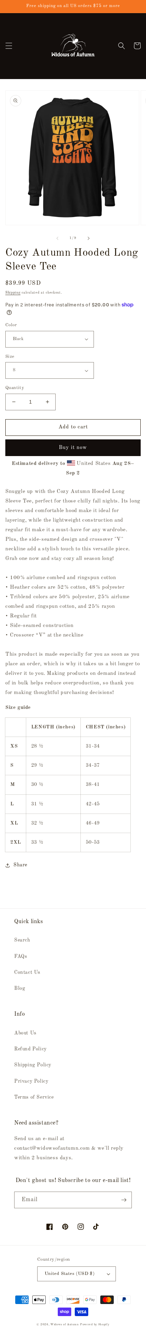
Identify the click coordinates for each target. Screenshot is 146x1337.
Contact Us (27, 972)
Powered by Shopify (95, 1324)
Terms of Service (34, 1097)
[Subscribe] (123, 1200)
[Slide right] (88, 238)
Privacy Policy (31, 1081)
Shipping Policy (32, 1065)
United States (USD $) (70, 1273)
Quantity (14, 387)
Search (22, 940)
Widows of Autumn (64, 1324)
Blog (19, 988)
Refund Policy (30, 1049)
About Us (25, 1033)
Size (10, 356)
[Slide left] (57, 238)
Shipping (13, 292)
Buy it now (73, 447)
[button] (9, 46)
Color (11, 325)
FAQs (20, 956)
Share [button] (20, 864)
